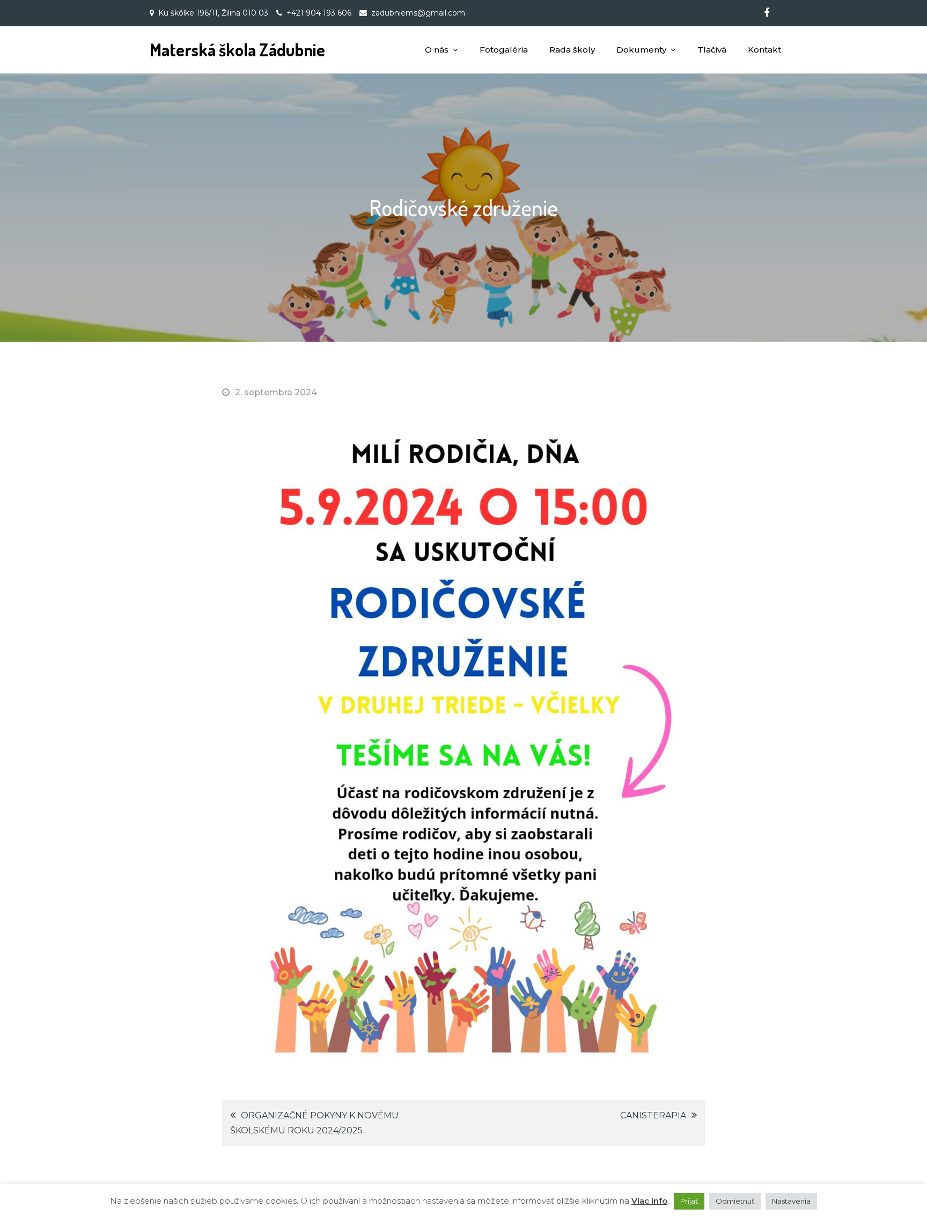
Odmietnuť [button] (735, 1201)
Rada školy (572, 50)
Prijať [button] (689, 1201)
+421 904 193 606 (318, 13)
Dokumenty (641, 50)
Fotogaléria (504, 50)
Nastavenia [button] (791, 1201)
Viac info (649, 1201)
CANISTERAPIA (653, 1115)
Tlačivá (711, 50)
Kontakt (764, 50)
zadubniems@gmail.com (418, 13)
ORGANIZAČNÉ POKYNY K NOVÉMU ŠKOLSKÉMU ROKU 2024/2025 (314, 1123)
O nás (436, 50)
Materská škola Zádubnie (237, 50)
